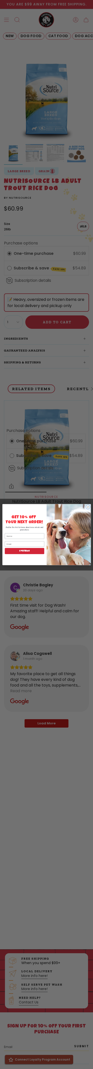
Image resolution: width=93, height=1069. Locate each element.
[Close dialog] (88, 507)
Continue (24, 551)
